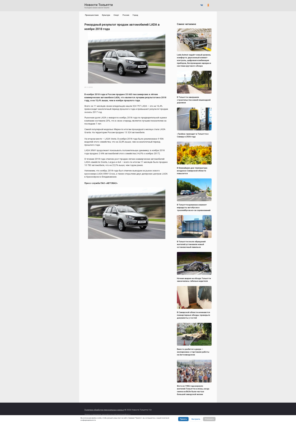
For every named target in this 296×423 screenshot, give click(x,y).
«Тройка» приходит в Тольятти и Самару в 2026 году (192, 135)
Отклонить (209, 419)
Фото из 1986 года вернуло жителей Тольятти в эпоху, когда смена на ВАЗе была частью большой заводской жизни (193, 390)
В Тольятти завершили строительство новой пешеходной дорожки (194, 100)
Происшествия (92, 15)
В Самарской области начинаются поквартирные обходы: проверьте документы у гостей (193, 315)
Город (135, 15)
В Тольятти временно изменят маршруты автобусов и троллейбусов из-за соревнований (193, 207)
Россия (126, 15)
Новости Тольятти (98, 5)
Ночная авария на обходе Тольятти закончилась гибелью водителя (194, 279)
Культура (106, 15)
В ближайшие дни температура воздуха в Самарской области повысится (192, 171)
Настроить (195, 419)
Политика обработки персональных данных (104, 410)
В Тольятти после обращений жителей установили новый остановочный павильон (191, 244)
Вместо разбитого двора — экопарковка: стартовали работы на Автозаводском (193, 352)
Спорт (116, 15)
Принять (183, 419)
